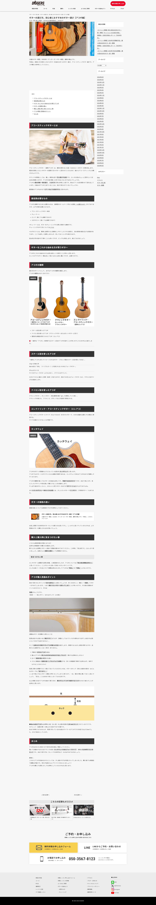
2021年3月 (100, 142)
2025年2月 (100, 93)
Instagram (117, 889)
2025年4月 (100, 90)
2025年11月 (100, 85)
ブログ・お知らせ (92, 880)
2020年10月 (100, 152)
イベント (100, 180)
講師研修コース (91, 892)
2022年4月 (100, 129)
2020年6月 (100, 163)
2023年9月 (100, 113)
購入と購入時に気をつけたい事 (43, 109)
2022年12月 (100, 124)
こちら (52, 227)
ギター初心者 (36, 14)
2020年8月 (100, 158)
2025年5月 (100, 87)
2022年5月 (100, 126)
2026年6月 (100, 77)
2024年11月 (100, 95)
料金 (54, 8)
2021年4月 (100, 139)
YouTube (116, 892)
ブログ (122, 8)
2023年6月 (100, 119)
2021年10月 (100, 132)
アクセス (112, 8)
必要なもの (62, 889)
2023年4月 (100, 121)
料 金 (37, 883)
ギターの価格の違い (40, 106)
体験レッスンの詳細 (63, 880)
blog (98, 177)
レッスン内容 (72, 8)
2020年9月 (100, 155)
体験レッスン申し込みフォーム (66, 878)
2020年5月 (100, 165)
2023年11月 (100, 108)
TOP (30, 14)
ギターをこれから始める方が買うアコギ (46, 103)
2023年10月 (100, 111)
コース (45, 8)
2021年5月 (100, 137)
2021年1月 (100, 147)
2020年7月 (100, 160)
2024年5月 (100, 103)
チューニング (62, 892)
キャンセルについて (92, 883)
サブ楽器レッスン (41, 892)
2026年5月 (100, 80)
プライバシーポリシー (93, 886)
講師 (61, 8)
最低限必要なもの (39, 101)
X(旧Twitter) (117, 885)
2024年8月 (100, 98)
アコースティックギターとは (43, 98)
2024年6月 (100, 100)
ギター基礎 (100, 185)
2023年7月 (100, 116)
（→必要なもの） (80, 204)
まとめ (36, 114)
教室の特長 (35, 8)
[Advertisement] (61, 77)
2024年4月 (100, 106)
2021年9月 (100, 134)
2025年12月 (100, 82)
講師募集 (89, 889)
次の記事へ (77, 795)
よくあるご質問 (85, 8)
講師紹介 (38, 886)
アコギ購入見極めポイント (42, 111)
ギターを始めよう (100, 8)
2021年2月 (100, 145)
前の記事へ (46, 795)
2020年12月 (100, 150)
